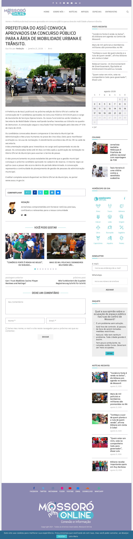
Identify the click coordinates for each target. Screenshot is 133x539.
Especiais (96, 12)
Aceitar (61, 536)
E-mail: (95, 264)
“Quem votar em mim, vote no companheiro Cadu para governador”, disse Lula (109, 77)
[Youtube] (68, 3)
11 (99, 108)
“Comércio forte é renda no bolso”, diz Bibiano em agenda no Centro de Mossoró (108, 36)
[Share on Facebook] (35, 192)
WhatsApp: (97, 275)
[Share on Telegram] (52, 192)
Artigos (85, 12)
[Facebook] (53, 3)
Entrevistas (111, 12)
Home (46, 12)
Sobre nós (58, 12)
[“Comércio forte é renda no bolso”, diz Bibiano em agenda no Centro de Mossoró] (24, 246)
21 (115, 113)
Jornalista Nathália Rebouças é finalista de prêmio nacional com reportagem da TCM (118, 152)
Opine (110, 353)
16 (125, 108)
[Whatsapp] (80, 3)
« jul (94, 127)
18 (100, 113)
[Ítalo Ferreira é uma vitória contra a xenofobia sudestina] (100, 172)
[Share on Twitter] (40, 192)
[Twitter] (56, 3)
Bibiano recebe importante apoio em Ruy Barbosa (118, 464)
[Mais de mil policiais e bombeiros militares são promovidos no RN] (66, 246)
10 (95, 108)
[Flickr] (64, 3)
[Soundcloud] (76, 3)
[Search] (127, 12)
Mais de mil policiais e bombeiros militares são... (66, 263)
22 (120, 113)
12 (104, 108)
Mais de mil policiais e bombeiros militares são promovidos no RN (108, 46)
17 (94, 113)
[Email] (71, 3)
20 (109, 113)
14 (115, 108)
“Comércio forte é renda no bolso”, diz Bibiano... (25, 263)
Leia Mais (73, 536)
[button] (9, 251)
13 (110, 108)
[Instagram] (60, 3)
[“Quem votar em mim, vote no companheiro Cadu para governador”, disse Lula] (100, 442)
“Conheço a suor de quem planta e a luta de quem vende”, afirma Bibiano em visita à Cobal (109, 55)
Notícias (73, 12)
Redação (20, 48)
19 (104, 113)
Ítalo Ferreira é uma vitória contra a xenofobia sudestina (117, 173)
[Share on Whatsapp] (46, 192)
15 (120, 108)
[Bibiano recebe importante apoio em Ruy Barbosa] (100, 466)
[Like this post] (29, 192)
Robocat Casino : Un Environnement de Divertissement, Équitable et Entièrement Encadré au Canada (108, 66)
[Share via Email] (58, 192)
